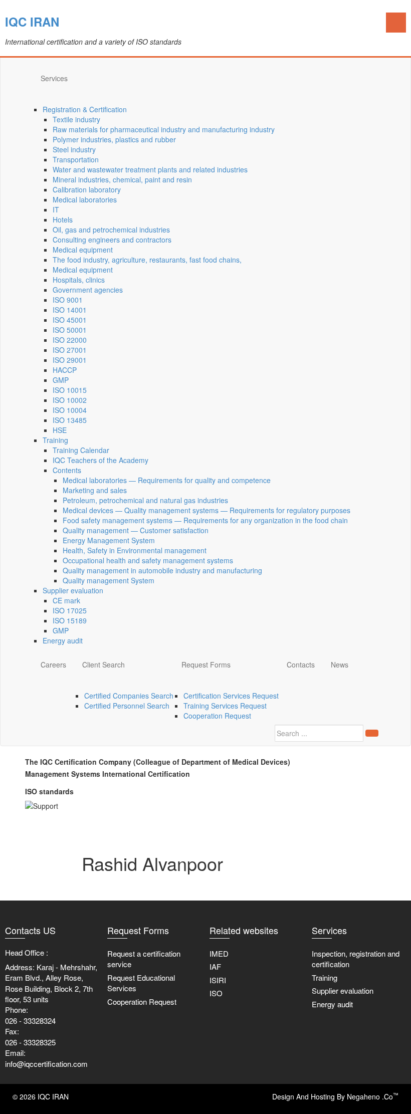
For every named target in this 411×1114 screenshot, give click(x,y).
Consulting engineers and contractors (112, 240)
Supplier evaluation (73, 590)
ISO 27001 (70, 350)
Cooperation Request (217, 716)
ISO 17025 (70, 610)
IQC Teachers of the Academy (100, 460)
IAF (215, 966)
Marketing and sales (95, 490)
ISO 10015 (70, 390)
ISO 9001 (68, 300)
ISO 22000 (70, 340)
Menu (396, 23)
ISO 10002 (70, 400)
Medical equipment (83, 250)
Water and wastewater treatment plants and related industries (150, 169)
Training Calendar (81, 450)
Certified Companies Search (128, 696)
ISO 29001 (70, 360)
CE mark (66, 600)
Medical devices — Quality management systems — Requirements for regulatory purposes (206, 510)
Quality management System (108, 580)
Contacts (301, 664)
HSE (60, 430)
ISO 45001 (70, 320)
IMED (219, 953)
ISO (216, 993)
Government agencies (88, 290)
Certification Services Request (231, 696)
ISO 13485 (70, 420)
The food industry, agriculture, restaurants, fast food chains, (147, 260)
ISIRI (218, 980)
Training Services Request (225, 706)
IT (56, 209)
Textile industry (76, 119)
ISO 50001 (70, 330)
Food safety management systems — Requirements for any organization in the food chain (205, 520)
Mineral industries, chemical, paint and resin (122, 179)
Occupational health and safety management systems (148, 560)
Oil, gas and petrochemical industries (111, 230)
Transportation (76, 159)
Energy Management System (109, 540)
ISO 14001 (70, 310)
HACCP (65, 370)
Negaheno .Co (372, 1096)
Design (283, 1096)
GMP (61, 380)
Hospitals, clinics (79, 280)
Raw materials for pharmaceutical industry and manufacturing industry (164, 129)
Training (55, 440)
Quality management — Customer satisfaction (136, 530)
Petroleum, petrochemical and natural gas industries (145, 500)
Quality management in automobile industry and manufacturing (162, 570)
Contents (67, 470)
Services (54, 78)
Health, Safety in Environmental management (135, 550)
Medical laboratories (85, 199)
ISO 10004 (70, 410)
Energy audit (63, 640)
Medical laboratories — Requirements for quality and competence (167, 480)
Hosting (323, 1096)
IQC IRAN (32, 21)
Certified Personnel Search (126, 706)
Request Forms (206, 664)
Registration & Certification (85, 109)
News (339, 664)
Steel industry (74, 149)
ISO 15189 (70, 620)
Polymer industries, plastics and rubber (114, 139)
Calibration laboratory (87, 189)
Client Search (103, 664)
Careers (53, 664)
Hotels (63, 219)
